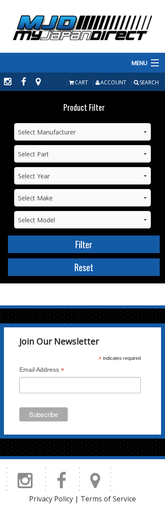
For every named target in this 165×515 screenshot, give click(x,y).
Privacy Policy (51, 499)
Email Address (41, 371)
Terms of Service (108, 499)
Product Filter (84, 107)
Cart (81, 82)
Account (113, 82)
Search (149, 82)
